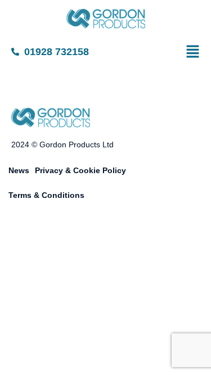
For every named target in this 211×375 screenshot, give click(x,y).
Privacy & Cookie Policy (80, 170)
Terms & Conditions (46, 195)
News (18, 170)
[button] (202, 52)
